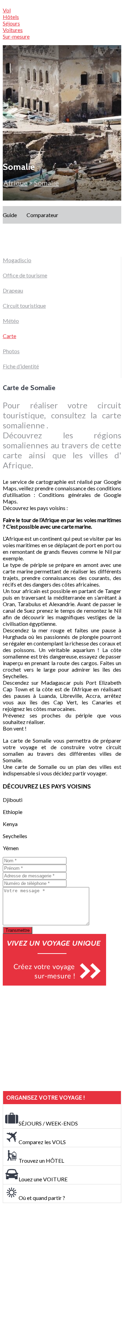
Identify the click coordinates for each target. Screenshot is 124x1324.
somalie (46, 183)
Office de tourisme (25, 275)
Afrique (15, 183)
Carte (9, 336)
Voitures (13, 30)
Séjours (11, 23)
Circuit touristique (24, 305)
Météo (11, 320)
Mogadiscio (17, 260)
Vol (7, 10)
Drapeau (13, 290)
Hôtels (11, 16)
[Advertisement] (54, 1038)
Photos (11, 351)
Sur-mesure (16, 36)
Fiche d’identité (21, 366)
